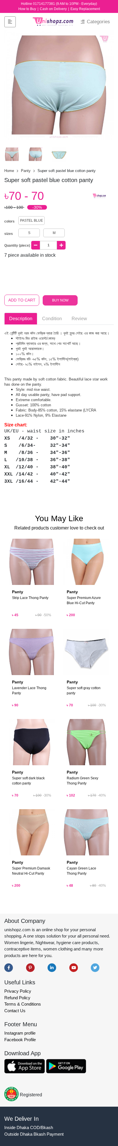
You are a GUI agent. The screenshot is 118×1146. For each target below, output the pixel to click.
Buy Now (60, 300)
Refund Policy (17, 997)
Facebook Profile (20, 1039)
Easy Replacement (85, 9)
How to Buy (27, 9)
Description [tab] (20, 318)
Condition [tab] (52, 318)
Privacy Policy (17, 991)
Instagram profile (20, 1033)
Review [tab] (79, 318)
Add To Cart (22, 300)
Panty (26, 171)
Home (9, 171)
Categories (97, 21)
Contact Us (14, 1010)
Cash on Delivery (54, 9)
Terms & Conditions (22, 1004)
